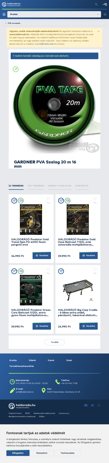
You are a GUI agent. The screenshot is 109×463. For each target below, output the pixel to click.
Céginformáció (15, 413)
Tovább (54, 342)
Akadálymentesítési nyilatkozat (22, 416)
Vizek (69, 360)
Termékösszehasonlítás (21, 366)
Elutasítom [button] (41, 453)
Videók (32, 360)
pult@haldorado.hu (47, 44)
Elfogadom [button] (18, 453)
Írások (51, 360)
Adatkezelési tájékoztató (45, 413)
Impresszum (64, 413)
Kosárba (43, 255)
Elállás (42, 416)
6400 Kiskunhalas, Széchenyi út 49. (63, 392)
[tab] (16, 186)
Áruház (13, 360)
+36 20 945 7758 (69, 383)
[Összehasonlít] (48, 203)
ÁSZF (27, 413)
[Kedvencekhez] (48, 199)
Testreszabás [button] (67, 453)
